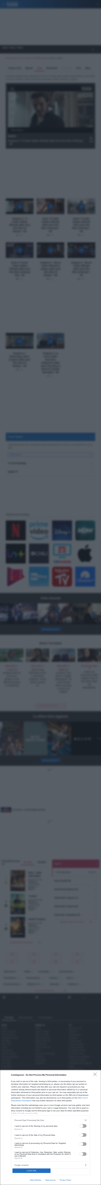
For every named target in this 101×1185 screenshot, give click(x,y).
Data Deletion (35, 1180)
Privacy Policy (65, 1180)
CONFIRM (31, 1171)
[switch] (83, 1126)
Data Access (50, 1180)
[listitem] (50, 1120)
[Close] (95, 1075)
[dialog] (50, 1127)
